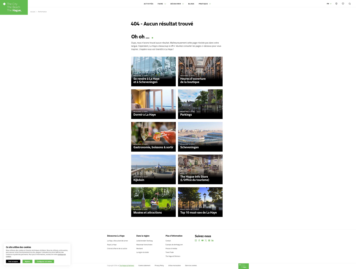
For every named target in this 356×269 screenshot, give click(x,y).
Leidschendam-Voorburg (144, 241)
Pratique (204, 3)
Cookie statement (144, 265)
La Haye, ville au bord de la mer (117, 241)
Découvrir (175, 3)
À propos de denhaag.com (174, 245)
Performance (42, 12)
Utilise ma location (174, 265)
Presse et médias (171, 248)
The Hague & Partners (173, 256)
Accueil (32, 12)
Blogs (191, 3)
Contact (168, 241)
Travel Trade (170, 252)
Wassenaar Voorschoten (144, 245)
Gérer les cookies (191, 265)
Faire (161, 3)
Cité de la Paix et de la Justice (117, 248)
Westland (139, 248)
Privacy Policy (159, 265)
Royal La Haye (112, 245)
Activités (148, 3)
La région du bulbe (142, 252)
